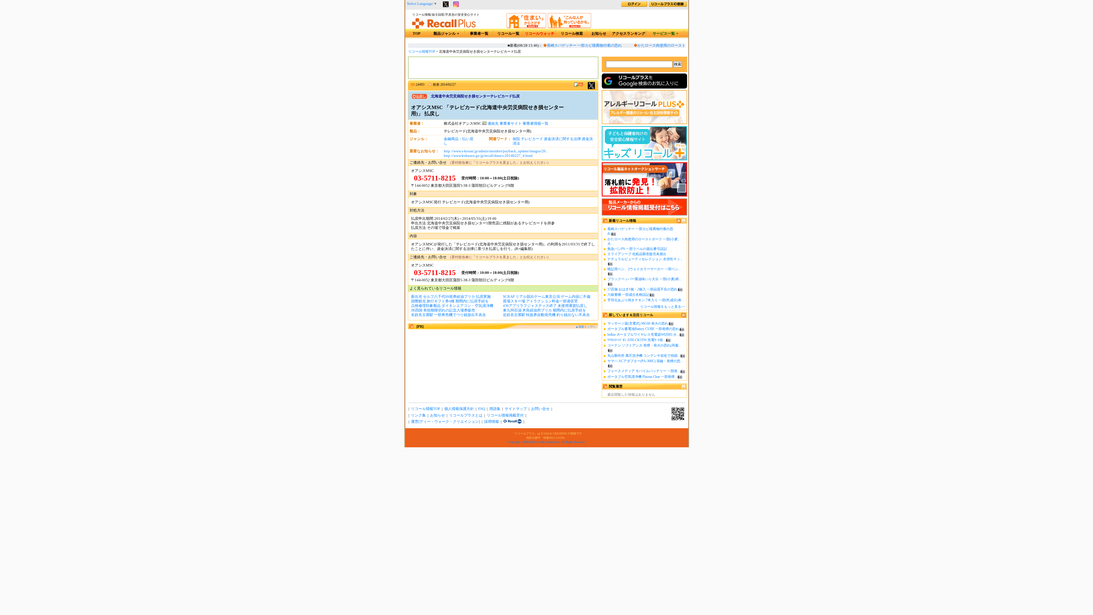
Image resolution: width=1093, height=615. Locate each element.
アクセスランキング (628, 34)
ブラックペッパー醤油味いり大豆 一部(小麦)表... (644, 279)
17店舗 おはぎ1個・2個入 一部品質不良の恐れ (642, 289)
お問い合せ (540, 409)
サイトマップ (516, 409)
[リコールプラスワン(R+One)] (512, 422)
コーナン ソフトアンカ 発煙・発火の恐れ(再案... (644, 345)
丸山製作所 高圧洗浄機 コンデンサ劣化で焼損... (643, 355)
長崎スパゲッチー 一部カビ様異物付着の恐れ (577, 46)
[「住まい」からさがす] (526, 27)
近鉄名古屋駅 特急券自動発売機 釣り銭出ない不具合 (546, 315)
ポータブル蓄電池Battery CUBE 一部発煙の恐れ (643, 329)
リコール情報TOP (421, 51)
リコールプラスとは (465, 415)
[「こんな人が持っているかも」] (569, 27)
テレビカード (532, 139)
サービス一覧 (666, 34)
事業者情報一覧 (535, 124)
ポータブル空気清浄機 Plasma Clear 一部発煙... (642, 376)
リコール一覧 (508, 34)
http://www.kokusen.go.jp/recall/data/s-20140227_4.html (488, 156)
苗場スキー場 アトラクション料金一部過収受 (540, 301)
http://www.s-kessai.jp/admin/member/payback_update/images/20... (496, 151)
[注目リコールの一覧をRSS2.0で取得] (683, 316)
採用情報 (491, 422)
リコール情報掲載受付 (505, 415)
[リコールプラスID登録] (668, 6)
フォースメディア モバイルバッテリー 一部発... (643, 371)
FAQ (481, 409)
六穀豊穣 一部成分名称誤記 (628, 294)
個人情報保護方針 (459, 409)
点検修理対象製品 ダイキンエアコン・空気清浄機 (452, 306)
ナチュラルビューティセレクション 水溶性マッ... (645, 259)
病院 (516, 139)
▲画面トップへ (585, 326)
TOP (416, 34)
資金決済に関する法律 (562, 139)
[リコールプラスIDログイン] (634, 6)
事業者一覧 (479, 34)
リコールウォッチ (539, 34)
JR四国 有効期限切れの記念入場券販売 (443, 310)
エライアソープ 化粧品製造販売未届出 (636, 254)
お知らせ (598, 34)
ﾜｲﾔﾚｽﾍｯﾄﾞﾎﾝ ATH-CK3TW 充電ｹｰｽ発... (636, 340)
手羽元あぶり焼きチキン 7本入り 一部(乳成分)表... (645, 300)
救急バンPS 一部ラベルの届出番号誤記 (637, 249)
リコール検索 (572, 34)
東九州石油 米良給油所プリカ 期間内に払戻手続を (544, 310)
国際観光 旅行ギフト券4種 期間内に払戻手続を (450, 301)
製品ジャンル (446, 34)
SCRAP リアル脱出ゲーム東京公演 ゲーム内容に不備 (546, 297)
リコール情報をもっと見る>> (662, 306)
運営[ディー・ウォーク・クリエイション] (445, 422)
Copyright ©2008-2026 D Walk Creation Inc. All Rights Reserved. (546, 442)
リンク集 (418, 415)
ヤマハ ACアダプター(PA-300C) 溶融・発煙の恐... (645, 361)
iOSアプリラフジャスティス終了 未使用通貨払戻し (545, 306)
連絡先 (493, 124)
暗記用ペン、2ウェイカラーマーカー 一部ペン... (644, 269)
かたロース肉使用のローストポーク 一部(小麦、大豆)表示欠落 (682, 46)
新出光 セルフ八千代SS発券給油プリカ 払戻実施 (451, 297)
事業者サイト (511, 124)
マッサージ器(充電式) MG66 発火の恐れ (637, 323)
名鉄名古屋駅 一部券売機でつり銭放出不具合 (448, 315)
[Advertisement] (503, 67)
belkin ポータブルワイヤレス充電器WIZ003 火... (643, 334)
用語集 (494, 409)
